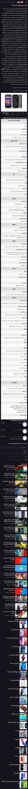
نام (26, 457)
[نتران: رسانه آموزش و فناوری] (20, 2)
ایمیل (25, 460)
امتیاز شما (25, 451)
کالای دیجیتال (17, 114)
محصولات (22, 113)
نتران (26, 113)
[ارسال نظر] (3, 447)
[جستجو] (3, 2)
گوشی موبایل (12, 114)
